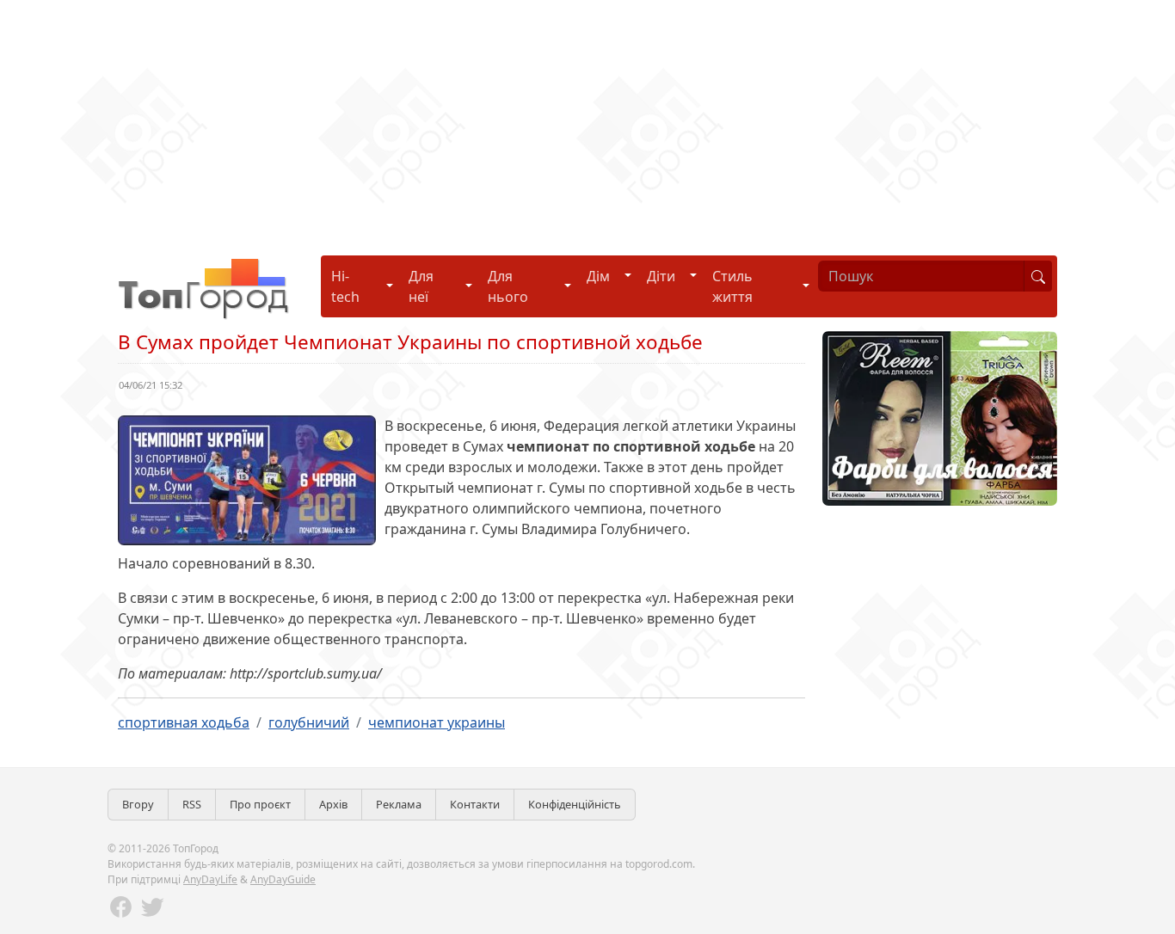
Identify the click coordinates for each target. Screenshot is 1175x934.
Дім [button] (598, 276)
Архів (333, 804)
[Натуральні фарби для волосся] (939, 417)
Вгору (138, 804)
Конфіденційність (574, 804)
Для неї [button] (421, 286)
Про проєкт (260, 804)
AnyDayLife (210, 879)
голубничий (308, 722)
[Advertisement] (516, 120)
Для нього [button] (508, 286)
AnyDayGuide (283, 879)
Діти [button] (661, 276)
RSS (191, 804)
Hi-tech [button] (345, 286)
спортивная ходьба (183, 722)
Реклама (398, 804)
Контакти (475, 804)
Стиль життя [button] (732, 286)
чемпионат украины (436, 722)
